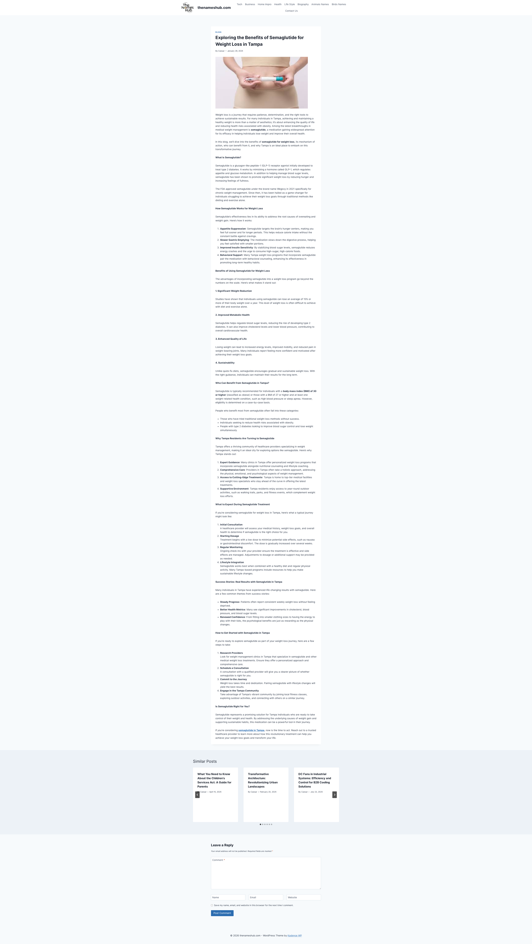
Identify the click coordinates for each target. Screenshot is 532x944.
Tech (239, 4)
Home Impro (264, 4)
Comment (218, 860)
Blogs (218, 32)
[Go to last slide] (197, 794)
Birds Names (339, 4)
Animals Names (320, 4)
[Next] (334, 794)
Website (292, 897)
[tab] (260, 824)
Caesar (221, 51)
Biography (303, 4)
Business (250, 4)
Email (253, 897)
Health (278, 4)
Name (215, 897)
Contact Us (291, 10)
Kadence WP (295, 935)
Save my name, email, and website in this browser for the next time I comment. (253, 905)
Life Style (289, 4)
